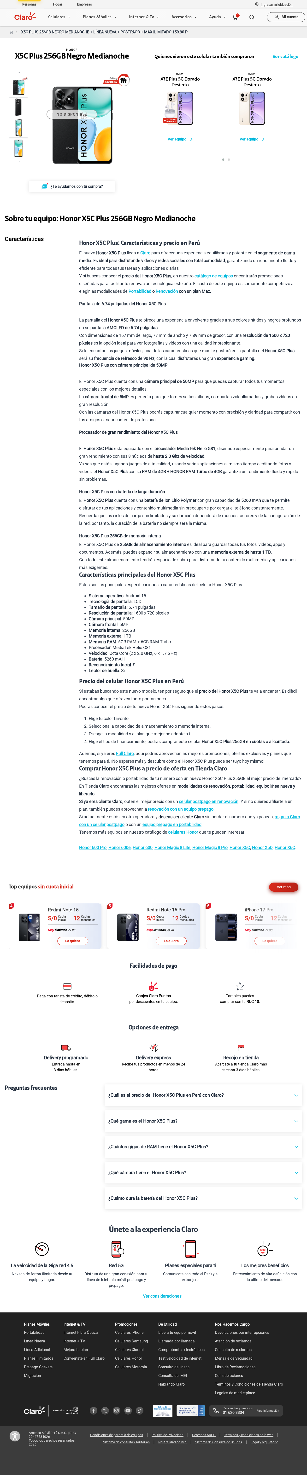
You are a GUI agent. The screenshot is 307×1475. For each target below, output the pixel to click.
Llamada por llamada (176, 1341)
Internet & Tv (141, 17)
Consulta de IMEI (172, 1375)
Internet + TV (74, 1341)
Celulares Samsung (131, 1341)
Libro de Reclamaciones (235, 1367)
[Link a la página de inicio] (11, 32)
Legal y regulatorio (264, 1442)
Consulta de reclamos (233, 1349)
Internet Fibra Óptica (81, 1332)
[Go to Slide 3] (18, 128)
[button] (277, 4)
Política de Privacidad (167, 1435)
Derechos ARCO (204, 1435)
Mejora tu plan (76, 1349)
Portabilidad (34, 1332)
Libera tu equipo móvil (177, 1332)
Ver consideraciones (162, 1296)
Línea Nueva (34, 1341)
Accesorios (181, 17)
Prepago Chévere (38, 1367)
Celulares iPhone (129, 1332)
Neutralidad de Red (172, 1442)
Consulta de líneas (173, 1367)
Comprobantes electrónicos (181, 1349)
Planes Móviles (97, 17)
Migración (32, 1375)
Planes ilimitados (38, 1358)
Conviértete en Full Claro (84, 1358)
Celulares (56, 17)
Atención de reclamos (233, 1341)
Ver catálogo (285, 56)
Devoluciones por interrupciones (242, 1332)
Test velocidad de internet (179, 1358)
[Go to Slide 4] (18, 148)
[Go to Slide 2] (18, 107)
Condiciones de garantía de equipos (116, 1435)
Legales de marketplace (235, 1393)
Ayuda (215, 17)
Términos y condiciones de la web (248, 1435)
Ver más (284, 887)
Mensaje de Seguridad (234, 1358)
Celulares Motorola (131, 1367)
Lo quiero (72, 941)
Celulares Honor (128, 1358)
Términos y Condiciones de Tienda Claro (249, 1384)
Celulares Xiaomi (129, 1349)
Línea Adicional (37, 1349)
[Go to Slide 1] (18, 86)
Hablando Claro (171, 1384)
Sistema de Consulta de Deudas (218, 1442)
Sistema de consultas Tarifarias (126, 1442)
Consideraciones (229, 1375)
